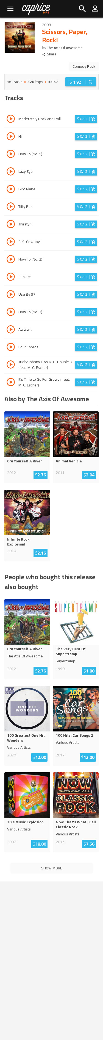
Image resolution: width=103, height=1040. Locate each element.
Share (52, 54)
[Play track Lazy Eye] (11, 172)
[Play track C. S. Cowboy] (11, 242)
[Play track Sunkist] (11, 277)
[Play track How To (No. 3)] (11, 313)
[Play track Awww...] (11, 330)
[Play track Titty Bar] (11, 207)
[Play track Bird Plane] (11, 190)
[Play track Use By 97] (11, 295)
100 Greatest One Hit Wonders (26, 738)
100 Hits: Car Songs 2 (74, 735)
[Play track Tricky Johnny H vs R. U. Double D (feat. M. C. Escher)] (11, 365)
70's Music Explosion (25, 821)
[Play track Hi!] (11, 137)
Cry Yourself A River (24, 461)
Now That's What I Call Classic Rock (76, 824)
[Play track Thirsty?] (11, 225)
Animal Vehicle (69, 461)
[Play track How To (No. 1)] (11, 155)
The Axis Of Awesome (65, 47)
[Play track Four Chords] (11, 348)
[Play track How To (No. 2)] (11, 260)
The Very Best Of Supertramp (71, 651)
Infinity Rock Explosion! (18, 542)
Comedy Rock (84, 66)
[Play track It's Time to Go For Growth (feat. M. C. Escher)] (11, 383)
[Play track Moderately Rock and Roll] (11, 120)
